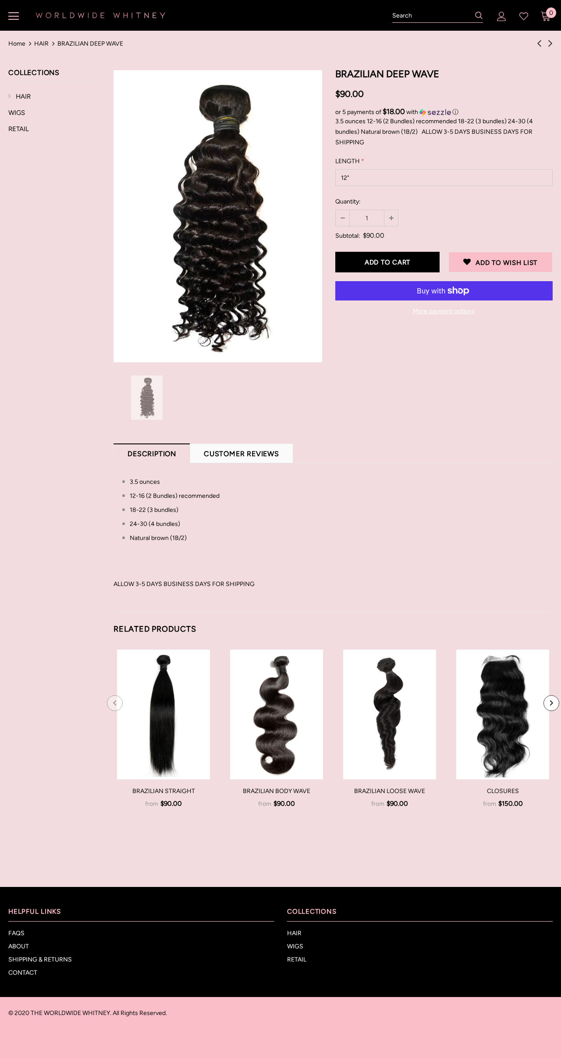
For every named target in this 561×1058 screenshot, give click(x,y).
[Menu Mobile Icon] (13, 16)
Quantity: (348, 201)
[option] (218, 216)
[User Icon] (501, 16)
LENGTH (349, 161)
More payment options (444, 311)
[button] (444, 111)
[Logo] (100, 15)
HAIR (41, 43)
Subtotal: (347, 235)
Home (16, 43)
